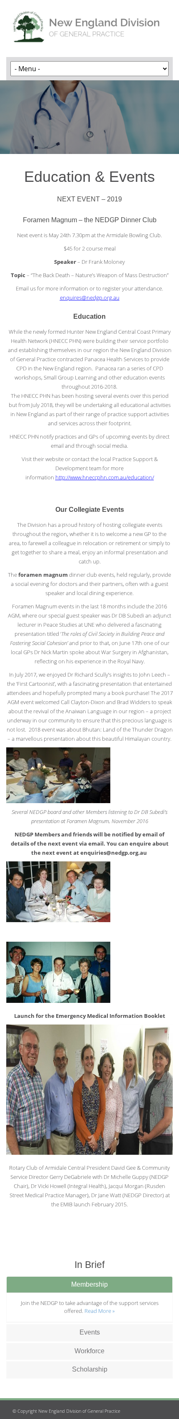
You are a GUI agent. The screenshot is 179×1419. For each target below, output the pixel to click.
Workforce (89, 1350)
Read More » (100, 1311)
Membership (89, 1284)
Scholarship (89, 1369)
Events (90, 1332)
